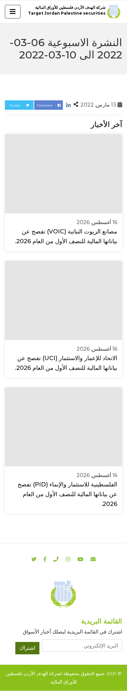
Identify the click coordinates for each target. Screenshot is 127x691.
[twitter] (34, 559)
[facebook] (45, 559)
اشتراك (27, 648)
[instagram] (80, 559)
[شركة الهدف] (63, 594)
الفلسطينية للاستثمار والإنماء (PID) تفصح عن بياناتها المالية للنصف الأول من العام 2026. (67, 494)
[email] (93, 559)
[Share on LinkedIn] (68, 105)
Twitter (15, 105)
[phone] (56, 559)
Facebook (45, 105)
